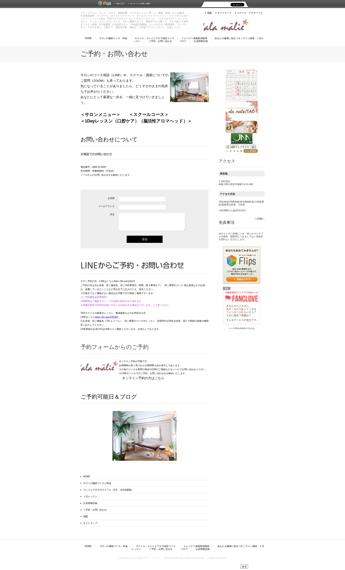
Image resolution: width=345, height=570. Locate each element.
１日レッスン (90, 496)
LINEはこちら (87, 317)
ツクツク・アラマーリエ (250, 13)
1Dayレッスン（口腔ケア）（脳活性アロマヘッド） (136, 120)
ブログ (182, 41)
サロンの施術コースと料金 (97, 483)
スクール (142, 114)
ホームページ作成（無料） (141, 4)
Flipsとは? (120, 4)
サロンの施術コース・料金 (113, 38)
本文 (112, 214)
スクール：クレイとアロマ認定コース (154, 38)
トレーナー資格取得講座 (194, 38)
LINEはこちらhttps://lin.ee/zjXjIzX (117, 281)
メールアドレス (106, 206)
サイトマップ (224, 13)
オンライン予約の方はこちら (143, 378)
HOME (88, 38)
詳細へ (260, 218)
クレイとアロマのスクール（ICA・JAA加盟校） (108, 489)
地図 (209, 13)
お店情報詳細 (201, 41)
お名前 (111, 198)
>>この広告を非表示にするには (241, 328)
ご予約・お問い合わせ (160, 41)
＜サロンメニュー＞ (100, 114)
